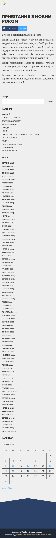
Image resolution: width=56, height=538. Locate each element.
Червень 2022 (8, 328)
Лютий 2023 (7, 302)
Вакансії (6, 114)
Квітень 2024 (8, 256)
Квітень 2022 (8, 335)
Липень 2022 (7, 325)
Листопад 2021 (9, 352)
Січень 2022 (7, 345)
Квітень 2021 (7, 375)
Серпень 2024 (8, 242)
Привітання (7, 148)
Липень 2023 (7, 286)
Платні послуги (9, 138)
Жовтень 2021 (8, 355)
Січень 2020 (7, 425)
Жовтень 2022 (8, 315)
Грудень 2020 (8, 388)
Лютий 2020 (7, 421)
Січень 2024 (7, 266)
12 (28, 466)
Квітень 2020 (8, 415)
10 (13, 466)
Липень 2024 (7, 246)
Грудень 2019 (8, 428)
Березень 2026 (8, 180)
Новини (5, 131)
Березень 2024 (8, 259)
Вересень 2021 (8, 358)
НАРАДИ (5, 128)
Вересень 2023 (8, 279)
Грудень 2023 (8, 269)
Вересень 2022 (8, 319)
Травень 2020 (8, 411)
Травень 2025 (8, 213)
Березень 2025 (8, 219)
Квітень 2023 (8, 295)
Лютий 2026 (7, 183)
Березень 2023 (8, 299)
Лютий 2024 (7, 262)
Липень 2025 (7, 206)
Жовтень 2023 (8, 276)
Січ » (10, 488)
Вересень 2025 (8, 199)
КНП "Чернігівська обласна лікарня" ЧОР (35, 534)
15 (50, 466)
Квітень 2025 (8, 216)
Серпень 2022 (8, 322)
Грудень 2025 (8, 189)
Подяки (5, 141)
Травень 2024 (8, 252)
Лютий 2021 (7, 381)
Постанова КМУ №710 (12, 144)
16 (6, 471)
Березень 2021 (8, 378)
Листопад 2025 (9, 193)
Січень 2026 (7, 186)
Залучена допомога (11, 121)
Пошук (5, 96)
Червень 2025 (8, 209)
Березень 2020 (8, 418)
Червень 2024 (8, 249)
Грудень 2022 (8, 309)
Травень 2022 (8, 332)
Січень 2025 (7, 226)
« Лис (4, 488)
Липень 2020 (7, 405)
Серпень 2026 (8, 163)
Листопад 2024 (9, 233)
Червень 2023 (8, 289)
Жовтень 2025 (8, 196)
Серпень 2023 (8, 282)
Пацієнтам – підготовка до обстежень (20, 134)
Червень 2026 (8, 170)
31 (13, 481)
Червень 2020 (8, 408)
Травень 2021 (8, 372)
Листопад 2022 (9, 312)
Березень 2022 (8, 338)
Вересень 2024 (8, 239)
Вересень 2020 (8, 398)
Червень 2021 (8, 368)
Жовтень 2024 (8, 236)
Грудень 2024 (8, 229)
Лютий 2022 (7, 342)
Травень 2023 (8, 292)
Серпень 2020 (8, 401)
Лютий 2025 (7, 223)
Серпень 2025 (8, 203)
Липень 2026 (7, 166)
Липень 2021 (7, 365)
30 (6, 481)
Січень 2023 (7, 305)
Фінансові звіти (9, 151)
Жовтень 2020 (8, 395)
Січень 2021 (7, 385)
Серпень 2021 (8, 362)
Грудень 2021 (8, 348)
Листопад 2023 (9, 272)
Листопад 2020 (9, 391)
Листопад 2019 (9, 431)
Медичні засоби (9, 124)
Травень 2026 (8, 173)
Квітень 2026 (8, 176)
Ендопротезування (11, 118)
